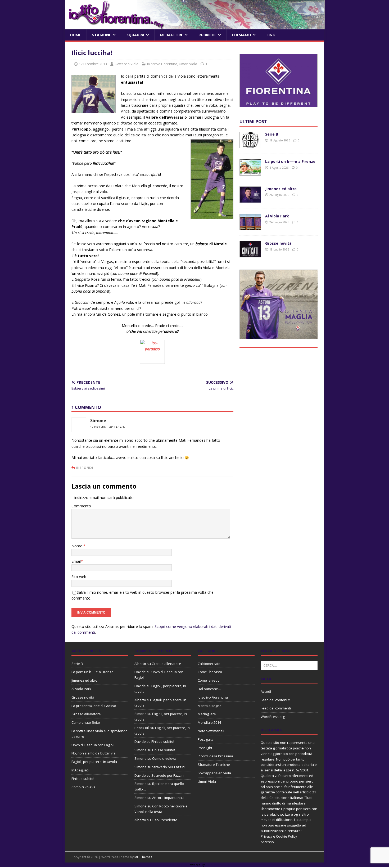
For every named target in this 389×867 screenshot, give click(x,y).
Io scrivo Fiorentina (162, 63)
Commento (81, 505)
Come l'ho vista (210, 671)
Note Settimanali (211, 731)
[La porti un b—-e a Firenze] (250, 172)
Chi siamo (241, 34)
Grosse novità (278, 243)
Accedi (266, 691)
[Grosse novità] (250, 254)
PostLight (205, 747)
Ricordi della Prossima (215, 756)
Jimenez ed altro (281, 188)
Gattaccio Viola (126, 63)
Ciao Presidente (164, 819)
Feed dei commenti (276, 708)
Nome (77, 545)
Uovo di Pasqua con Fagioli (92, 745)
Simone (98, 420)
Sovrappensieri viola (214, 773)
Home (75, 34)
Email (76, 561)
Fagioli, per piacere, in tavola (94, 761)
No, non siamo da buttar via (93, 753)
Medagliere (171, 34)
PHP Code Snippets (173, 865)
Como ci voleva (83, 787)
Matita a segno (209, 705)
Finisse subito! (82, 778)
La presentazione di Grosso (93, 705)
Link (270, 34)
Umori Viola (188, 63)
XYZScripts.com (218, 865)
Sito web (78, 576)
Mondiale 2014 (209, 722)
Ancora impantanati (168, 797)
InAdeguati (80, 770)
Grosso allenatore (86, 714)
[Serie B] (250, 145)
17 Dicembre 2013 (93, 63)
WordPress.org (273, 716)
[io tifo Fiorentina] (195, 26)
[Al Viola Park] (250, 227)
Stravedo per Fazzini (168, 767)
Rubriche (207, 34)
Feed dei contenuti (275, 700)
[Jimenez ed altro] (250, 199)
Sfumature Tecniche (214, 764)
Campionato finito (85, 722)
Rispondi (84, 467)
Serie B (271, 134)
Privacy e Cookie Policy (279, 836)
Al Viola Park (277, 215)
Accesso (267, 841)
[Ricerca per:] (289, 665)
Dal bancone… (209, 688)
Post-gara (205, 739)
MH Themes (143, 857)
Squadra (135, 34)
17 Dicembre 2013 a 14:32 (107, 427)
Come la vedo (209, 680)
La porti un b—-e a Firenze (290, 161)
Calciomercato (209, 663)
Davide (140, 671)
